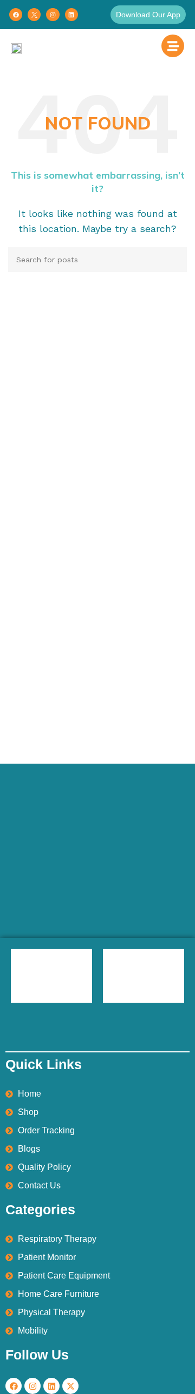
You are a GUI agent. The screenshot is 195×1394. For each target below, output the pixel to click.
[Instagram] (52, 14)
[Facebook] (15, 14)
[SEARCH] (174, 259)
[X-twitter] (70, 1386)
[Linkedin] (71, 14)
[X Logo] (34, 14)
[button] (148, 14)
